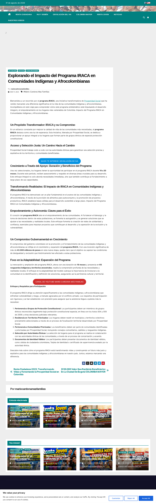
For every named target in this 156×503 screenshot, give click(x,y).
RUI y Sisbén (42, 14)
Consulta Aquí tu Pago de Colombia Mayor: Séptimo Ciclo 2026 (95, 458)
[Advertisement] (59, 50)
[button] (144, 17)
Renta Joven (103, 14)
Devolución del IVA (62, 14)
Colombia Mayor (84, 14)
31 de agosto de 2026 (21, 463)
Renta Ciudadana (24, 14)
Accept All (146, 498)
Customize (116, 498)
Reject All (131, 498)
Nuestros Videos (16, 20)
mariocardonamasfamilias (20, 89)
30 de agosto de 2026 (93, 463)
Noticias (118, 14)
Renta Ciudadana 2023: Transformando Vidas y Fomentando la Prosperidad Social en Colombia (36, 372)
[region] (78, 496)
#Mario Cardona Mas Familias (36, 92)
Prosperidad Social (92, 101)
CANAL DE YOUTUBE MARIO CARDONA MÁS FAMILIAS (59, 282)
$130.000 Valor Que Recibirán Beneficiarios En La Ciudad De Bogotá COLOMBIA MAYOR (83, 370)
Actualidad (12, 70)
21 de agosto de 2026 (129, 463)
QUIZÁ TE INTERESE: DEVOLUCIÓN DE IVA (59, 161)
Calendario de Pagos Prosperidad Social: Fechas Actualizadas (93, 416)
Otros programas (32, 70)
